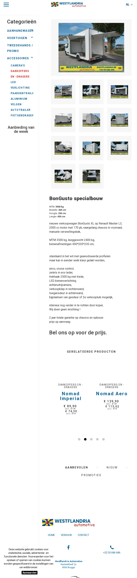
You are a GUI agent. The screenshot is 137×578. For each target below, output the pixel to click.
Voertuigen (17, 38)
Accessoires (18, 58)
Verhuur (66, 535)
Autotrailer (21, 109)
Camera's (18, 65)
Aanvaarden (29, 572)
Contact (83, 535)
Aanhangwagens (21, 30)
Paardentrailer (23, 93)
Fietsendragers (23, 115)
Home (51, 535)
